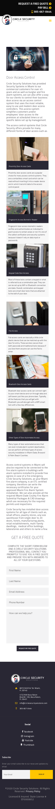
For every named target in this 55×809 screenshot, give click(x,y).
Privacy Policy (33, 791)
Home (10, 36)
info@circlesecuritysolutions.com (33, 703)
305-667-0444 (26, 708)
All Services (20, 36)
